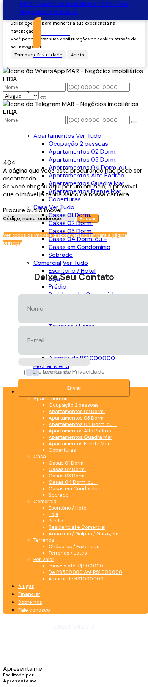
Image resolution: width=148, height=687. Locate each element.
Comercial (47, 263)
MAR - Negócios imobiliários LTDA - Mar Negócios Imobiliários (74, 8)
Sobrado (61, 255)
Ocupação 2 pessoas (78, 144)
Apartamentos (53, 136)
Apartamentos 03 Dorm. (83, 159)
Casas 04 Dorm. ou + (78, 239)
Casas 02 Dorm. (71, 223)
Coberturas (65, 199)
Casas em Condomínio (79, 247)
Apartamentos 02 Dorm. (83, 151)
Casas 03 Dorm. (71, 231)
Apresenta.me (22, 669)
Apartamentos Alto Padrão (86, 175)
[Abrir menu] (5, 380)
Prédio (57, 287)
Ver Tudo (88, 136)
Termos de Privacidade (73, 372)
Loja (54, 279)
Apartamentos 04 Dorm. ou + (90, 167)
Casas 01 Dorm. (70, 215)
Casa (40, 207)
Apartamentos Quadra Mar (86, 183)
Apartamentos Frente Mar (85, 191)
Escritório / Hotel (72, 271)
